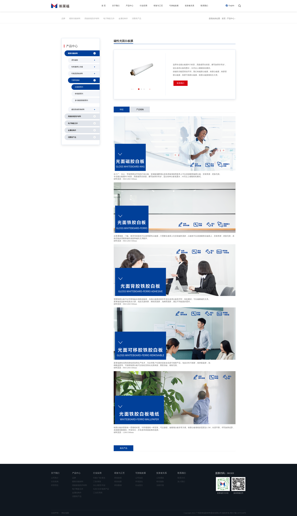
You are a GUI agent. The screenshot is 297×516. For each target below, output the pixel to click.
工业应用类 (97, 493)
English (231, 5)
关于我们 (115, 6)
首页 (224, 18)
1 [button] (139, 89)
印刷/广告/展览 (99, 478)
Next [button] (150, 89)
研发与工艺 (158, 6)
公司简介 (54, 478)
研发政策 (118, 478)
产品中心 (129, 6)
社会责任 (139, 485)
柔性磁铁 (74, 60)
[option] (141, 71)
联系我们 (204, 6)
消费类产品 (136, 18)
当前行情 (160, 485)
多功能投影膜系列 (81, 100)
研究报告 (160, 482)
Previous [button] (132, 89)
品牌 (63, 18)
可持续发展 (174, 6)
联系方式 (181, 478)
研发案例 (118, 485)
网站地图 (65, 513)
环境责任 (139, 482)
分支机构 (54, 482)
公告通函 (160, 478)
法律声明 (54, 513)
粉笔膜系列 (79, 94)
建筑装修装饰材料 (77, 109)
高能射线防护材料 (91, 18)
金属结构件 (123, 18)
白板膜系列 (79, 87)
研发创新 (118, 482)
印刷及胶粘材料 (77, 73)
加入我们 (181, 482)
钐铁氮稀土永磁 (77, 67)
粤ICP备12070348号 (238, 513)
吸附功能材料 (74, 18)
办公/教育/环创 (99, 485)
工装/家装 (97, 482)
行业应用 (143, 6)
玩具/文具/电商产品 (101, 489)
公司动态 (139, 478)
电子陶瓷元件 (109, 18)
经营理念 (54, 485)
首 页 (104, 6)
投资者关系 (189, 6)
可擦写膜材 (75, 80)
